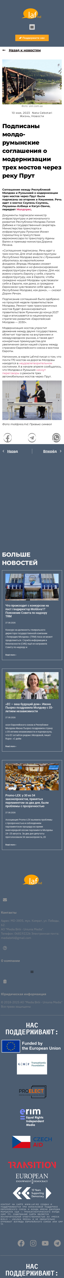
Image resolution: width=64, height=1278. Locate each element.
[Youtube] (45, 1243)
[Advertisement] (32, 500)
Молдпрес (24, 209)
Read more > (10, 655)
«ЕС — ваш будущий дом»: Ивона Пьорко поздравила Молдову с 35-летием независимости (29, 707)
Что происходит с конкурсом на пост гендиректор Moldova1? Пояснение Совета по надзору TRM (27, 611)
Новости (37, 116)
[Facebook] (21, 1243)
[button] (32, 27)
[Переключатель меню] (32, 971)
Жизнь (25, 116)
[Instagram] (33, 1243)
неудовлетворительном (35, 363)
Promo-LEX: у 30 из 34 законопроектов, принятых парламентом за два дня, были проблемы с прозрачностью (27, 801)
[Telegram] (57, 1243)
